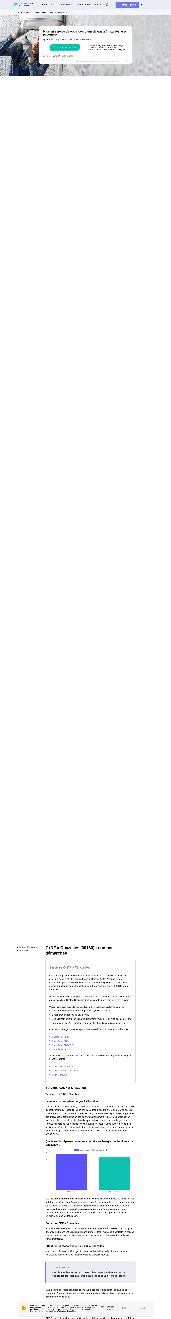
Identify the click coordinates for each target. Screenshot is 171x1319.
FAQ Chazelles (24, 950)
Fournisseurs (65, 4)
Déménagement (83, 4)
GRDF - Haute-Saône (62, 1066)
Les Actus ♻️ (102, 4)
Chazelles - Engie (60, 1037)
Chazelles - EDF (60, 1041)
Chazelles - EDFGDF (62, 1045)
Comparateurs (48, 4)
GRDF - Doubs (59, 1074)
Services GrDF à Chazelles (28, 947)
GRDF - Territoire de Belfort (65, 1070)
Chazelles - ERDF (61, 1049)
